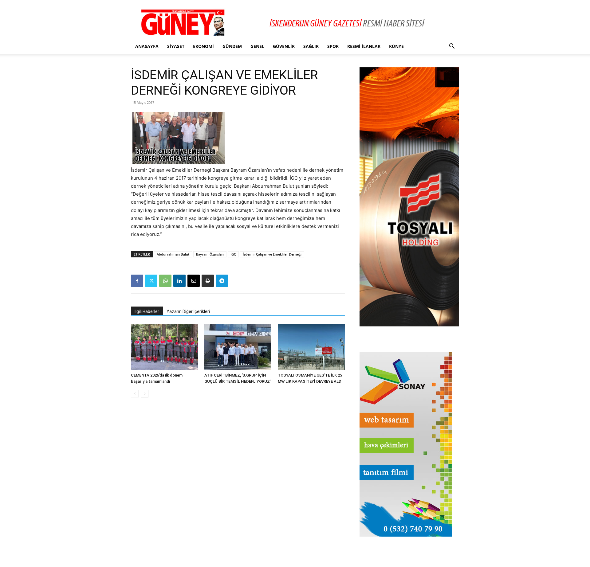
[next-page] (144, 393)
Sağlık (311, 46)
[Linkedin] (179, 281)
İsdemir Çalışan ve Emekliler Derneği (272, 254)
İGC (233, 254)
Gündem (232, 46)
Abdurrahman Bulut (173, 254)
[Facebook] (137, 281)
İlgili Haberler (147, 311)
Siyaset (175, 46)
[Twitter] (151, 281)
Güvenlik (284, 46)
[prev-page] (135, 393)
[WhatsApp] (165, 281)
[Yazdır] (208, 281)
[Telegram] (222, 281)
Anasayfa (147, 46)
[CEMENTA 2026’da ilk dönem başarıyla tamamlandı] (164, 347)
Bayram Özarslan (210, 254)
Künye (396, 46)
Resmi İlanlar (363, 46)
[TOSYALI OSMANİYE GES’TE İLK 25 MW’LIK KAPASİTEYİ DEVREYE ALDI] (311, 347)
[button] (451, 47)
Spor (333, 46)
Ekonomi (203, 46)
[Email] (193, 281)
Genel (257, 46)
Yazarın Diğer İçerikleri (188, 311)
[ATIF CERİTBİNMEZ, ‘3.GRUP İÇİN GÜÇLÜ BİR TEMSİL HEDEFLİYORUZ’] (237, 347)
